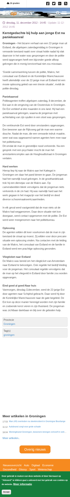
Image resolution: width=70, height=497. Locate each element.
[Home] (17, 13)
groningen (9, 334)
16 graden (14, 3)
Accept (6, 492)
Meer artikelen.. (11, 438)
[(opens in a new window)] (48, 4)
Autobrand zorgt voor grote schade (25, 426)
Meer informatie (22, 484)
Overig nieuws (35, 449)
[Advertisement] (35, 362)
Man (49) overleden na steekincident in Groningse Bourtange (37, 421)
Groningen (9, 323)
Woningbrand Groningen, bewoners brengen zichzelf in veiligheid (39, 432)
